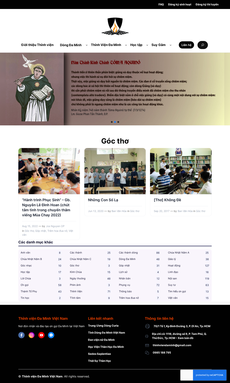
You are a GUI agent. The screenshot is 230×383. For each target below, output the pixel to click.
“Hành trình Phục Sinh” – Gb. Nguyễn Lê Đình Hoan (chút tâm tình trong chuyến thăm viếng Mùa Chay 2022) (46, 207)
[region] (115, 89)
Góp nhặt (40, 230)
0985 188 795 (162, 352)
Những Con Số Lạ (103, 200)
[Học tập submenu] (147, 45)
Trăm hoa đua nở (57, 230)
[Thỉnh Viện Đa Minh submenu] (126, 45)
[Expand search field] (202, 45)
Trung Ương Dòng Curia (103, 325)
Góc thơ (29, 230)
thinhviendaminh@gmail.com (172, 345)
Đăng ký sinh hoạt (179, 4)
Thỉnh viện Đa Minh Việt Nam (42, 376)
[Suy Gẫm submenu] (171, 45)
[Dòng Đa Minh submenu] (87, 45)
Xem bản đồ (185, 338)
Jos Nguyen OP (55, 226)
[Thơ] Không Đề (167, 200)
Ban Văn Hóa (119, 211)
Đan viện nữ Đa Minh (101, 340)
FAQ (161, 4)
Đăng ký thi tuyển (207, 4)
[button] (112, 122)
